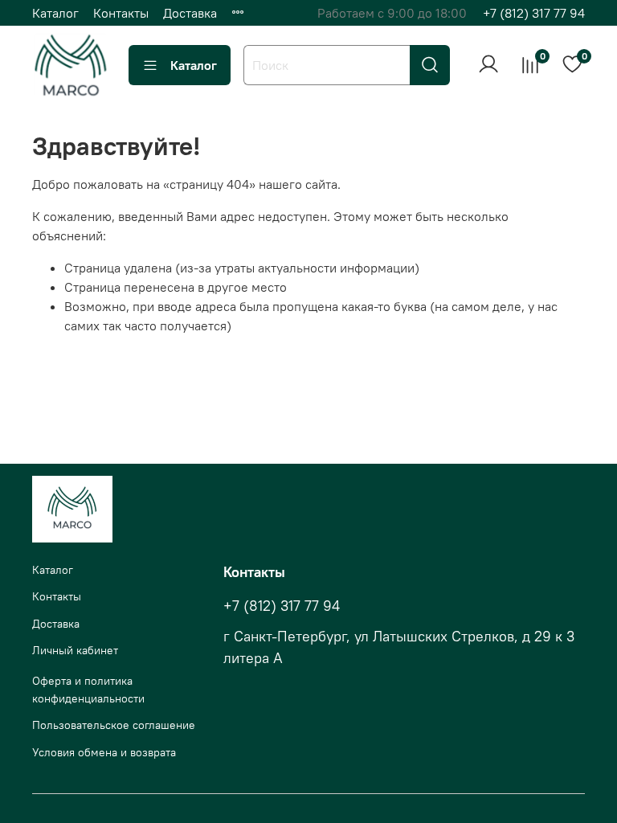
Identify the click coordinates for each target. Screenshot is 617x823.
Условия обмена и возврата (104, 752)
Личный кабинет (75, 650)
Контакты (121, 13)
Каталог (55, 13)
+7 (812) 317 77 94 (534, 13)
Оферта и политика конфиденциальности (88, 690)
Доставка (190, 13)
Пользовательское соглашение (113, 725)
